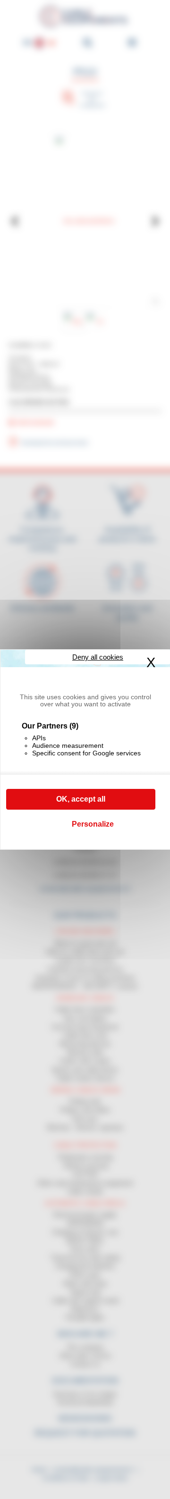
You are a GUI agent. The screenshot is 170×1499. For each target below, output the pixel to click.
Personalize (93, 824)
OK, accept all (80, 799)
